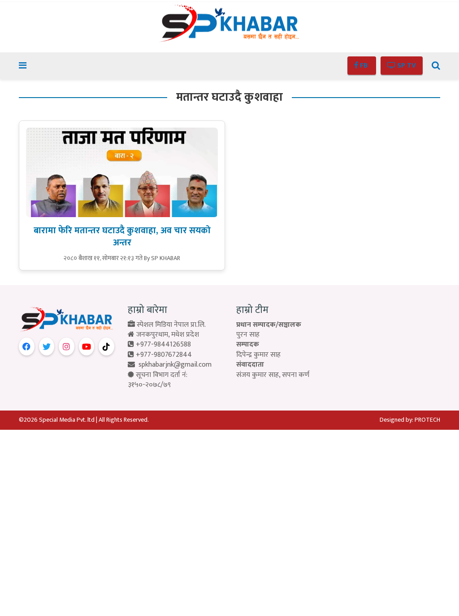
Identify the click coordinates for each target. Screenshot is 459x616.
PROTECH (427, 420)
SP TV (405, 66)
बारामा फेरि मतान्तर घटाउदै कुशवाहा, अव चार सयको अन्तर (122, 236)
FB (363, 66)
